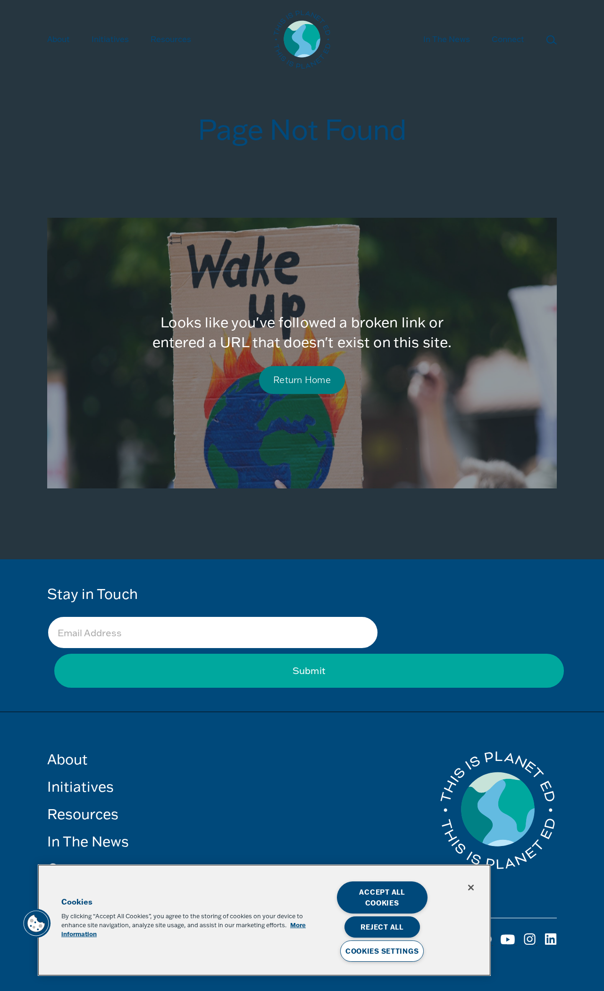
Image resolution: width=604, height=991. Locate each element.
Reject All (382, 927)
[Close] (471, 887)
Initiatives (80, 786)
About (58, 39)
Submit (309, 670)
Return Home (302, 379)
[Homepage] (302, 40)
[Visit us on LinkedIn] (551, 942)
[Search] (551, 41)
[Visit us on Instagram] (508, 942)
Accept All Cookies (381, 897)
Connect (508, 39)
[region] (264, 920)
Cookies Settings (382, 951)
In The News (446, 39)
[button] (36, 923)
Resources (171, 39)
